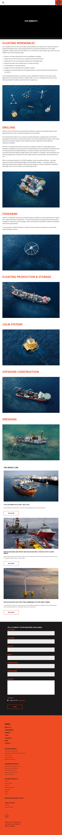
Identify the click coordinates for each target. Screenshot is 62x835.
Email (9, 654)
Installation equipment (9, 787)
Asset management (9, 757)
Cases (6, 735)
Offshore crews (8, 755)
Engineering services (12, 764)
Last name (10, 638)
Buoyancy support (9, 783)
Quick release (8, 789)
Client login (7, 805)
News (6, 741)
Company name (12, 662)
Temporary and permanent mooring (12, 766)
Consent (11, 698)
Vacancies (8, 738)
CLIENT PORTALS (10, 803)
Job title (10, 646)
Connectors (7, 785)
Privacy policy (8, 822)
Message (10, 679)
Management (9, 730)
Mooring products (11, 779)
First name (11, 630)
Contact (8, 743)
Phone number (12, 671)
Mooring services (11, 749)
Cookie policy (17, 822)
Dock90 (13, 826)
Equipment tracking (9, 807)
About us (8, 727)
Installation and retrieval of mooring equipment (15, 753)
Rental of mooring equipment (11, 751)
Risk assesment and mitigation (11, 768)
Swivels (6, 793)
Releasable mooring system (14, 798)
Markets (7, 732)
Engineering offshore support (11, 772)
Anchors (6, 781)
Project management (9, 774)
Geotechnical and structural (11, 770)
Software (7, 791)
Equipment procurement (10, 759)
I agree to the (17, 700)
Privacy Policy (21, 700)
